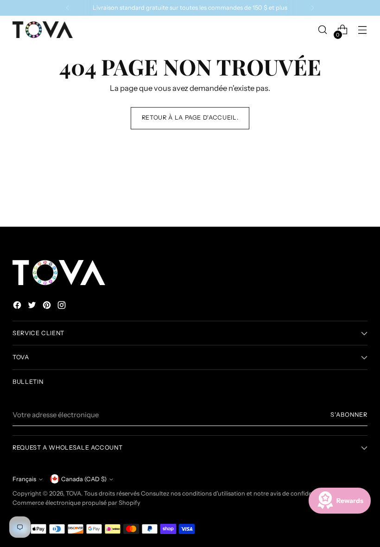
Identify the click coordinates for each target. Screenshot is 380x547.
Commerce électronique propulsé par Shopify (76, 502)
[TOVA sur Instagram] (62, 306)
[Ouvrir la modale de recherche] (322, 29)
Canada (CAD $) (84, 479)
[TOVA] (43, 29)
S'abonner (348, 414)
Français (24, 479)
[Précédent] (67, 8)
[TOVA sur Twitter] (32, 306)
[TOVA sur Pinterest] (47, 306)
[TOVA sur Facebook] (18, 306)
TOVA (73, 493)
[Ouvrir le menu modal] (362, 29)
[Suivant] (312, 8)
